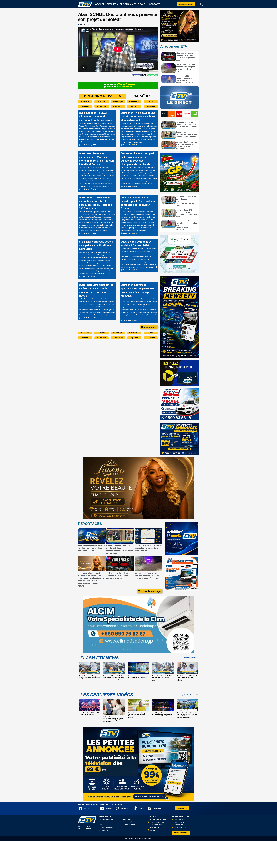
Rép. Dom (134, 106)
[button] (201, 4)
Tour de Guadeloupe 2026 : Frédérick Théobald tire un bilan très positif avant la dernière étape (187, 677)
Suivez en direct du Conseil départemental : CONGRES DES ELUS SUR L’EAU (186, 714)
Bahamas (85, 101)
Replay (111, 4)
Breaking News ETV (102, 96)
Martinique (101, 106)
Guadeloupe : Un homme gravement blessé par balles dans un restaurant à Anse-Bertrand (138, 714)
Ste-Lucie (151, 106)
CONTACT (154, 4)
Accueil (100, 4)
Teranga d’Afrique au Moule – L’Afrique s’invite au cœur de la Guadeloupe (186, 124)
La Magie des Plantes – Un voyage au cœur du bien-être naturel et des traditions (186, 145)
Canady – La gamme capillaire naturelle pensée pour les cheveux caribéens (186, 134)
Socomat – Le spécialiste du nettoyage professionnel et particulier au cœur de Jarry (186, 201)
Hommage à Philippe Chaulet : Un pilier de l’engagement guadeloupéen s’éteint (185, 79)
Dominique (118, 101)
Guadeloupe (134, 101)
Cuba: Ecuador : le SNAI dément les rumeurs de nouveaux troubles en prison (95, 116)
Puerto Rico (118, 106)
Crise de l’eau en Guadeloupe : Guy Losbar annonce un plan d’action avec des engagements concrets (113, 715)
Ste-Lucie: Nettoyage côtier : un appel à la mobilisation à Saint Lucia (96, 245)
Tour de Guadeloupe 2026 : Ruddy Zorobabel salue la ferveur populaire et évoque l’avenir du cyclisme (162, 678)
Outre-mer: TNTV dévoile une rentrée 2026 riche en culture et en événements (138, 116)
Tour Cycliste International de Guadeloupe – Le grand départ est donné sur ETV (91, 548)
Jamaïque (85, 106)
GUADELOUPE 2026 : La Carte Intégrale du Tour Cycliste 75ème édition (148, 548)
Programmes (128, 4)
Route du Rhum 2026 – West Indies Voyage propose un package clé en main (186, 213)
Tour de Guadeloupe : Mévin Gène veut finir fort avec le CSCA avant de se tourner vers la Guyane (89, 677)
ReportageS (90, 524)
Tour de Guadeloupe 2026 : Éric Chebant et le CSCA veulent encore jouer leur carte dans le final (137, 678)
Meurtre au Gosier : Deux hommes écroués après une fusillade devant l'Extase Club (186, 67)
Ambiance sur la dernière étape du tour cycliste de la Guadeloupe (114, 676)
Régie (141, 4)
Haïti (151, 101)
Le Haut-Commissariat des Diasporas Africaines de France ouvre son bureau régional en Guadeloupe (89, 719)
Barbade (101, 101)
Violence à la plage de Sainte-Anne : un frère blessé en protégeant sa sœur (185, 56)
